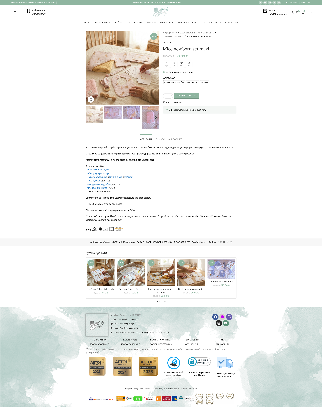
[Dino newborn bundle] (221, 269)
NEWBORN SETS (206, 32)
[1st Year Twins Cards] (131, 272)
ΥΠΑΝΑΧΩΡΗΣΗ (222, 344)
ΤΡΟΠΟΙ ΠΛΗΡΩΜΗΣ (130, 344)
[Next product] (170, 42)
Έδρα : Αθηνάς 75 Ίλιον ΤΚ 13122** (127, 315)
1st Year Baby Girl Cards (101, 289)
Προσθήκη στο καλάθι (186, 96)
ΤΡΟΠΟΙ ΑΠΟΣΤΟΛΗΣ (99, 344)
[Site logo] (161, 12)
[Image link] (97, 366)
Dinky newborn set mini (191, 289)
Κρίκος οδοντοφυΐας (97, 177)
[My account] (15, 12)
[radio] (174, 82)
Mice (202, 242)
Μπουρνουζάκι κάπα (97, 188)
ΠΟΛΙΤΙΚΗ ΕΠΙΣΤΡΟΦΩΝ (161, 344)
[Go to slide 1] (157, 301)
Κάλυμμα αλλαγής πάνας (99, 184)
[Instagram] (219, 323)
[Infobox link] (35, 12)
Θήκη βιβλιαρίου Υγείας (98, 169)
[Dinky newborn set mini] (191, 272)
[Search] (292, 12)
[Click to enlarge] (91, 99)
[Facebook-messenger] (222, 317)
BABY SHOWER (187, 32)
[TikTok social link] (274, 3)
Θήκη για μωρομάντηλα (98, 173)
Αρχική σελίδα (170, 32)
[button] (89, 117)
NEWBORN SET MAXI (173, 36)
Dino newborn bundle (221, 281)
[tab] (146, 138)
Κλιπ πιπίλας (115, 177)
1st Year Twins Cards (130, 289)
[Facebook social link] (261, 3)
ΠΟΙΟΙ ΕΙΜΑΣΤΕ (130, 340)
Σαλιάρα (128, 177)
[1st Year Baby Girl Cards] (101, 272)
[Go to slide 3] (162, 301)
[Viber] (229, 317)
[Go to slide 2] (159, 301)
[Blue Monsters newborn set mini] (161, 272)
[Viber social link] (279, 3)
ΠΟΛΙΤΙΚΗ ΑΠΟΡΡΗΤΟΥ (161, 340)
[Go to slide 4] (164, 301)
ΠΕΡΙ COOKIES (192, 340)
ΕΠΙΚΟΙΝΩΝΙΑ (100, 340)
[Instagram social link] (265, 3)
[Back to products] (167, 42)
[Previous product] (164, 42)
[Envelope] (226, 323)
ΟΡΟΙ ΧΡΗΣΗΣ (191, 344)
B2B (222, 340)
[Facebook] (215, 317)
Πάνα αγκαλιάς (94, 180)
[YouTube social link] (270, 3)
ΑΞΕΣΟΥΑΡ (169, 78)
